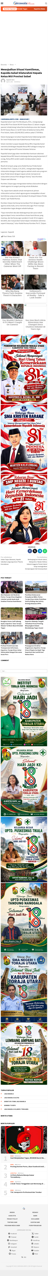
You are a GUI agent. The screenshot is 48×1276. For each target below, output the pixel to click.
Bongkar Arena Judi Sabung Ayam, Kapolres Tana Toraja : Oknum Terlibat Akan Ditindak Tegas (12, 624)
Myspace (36, 1247)
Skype (13, 1251)
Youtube (36, 1251)
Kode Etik (12, 1216)
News (12, 1156)
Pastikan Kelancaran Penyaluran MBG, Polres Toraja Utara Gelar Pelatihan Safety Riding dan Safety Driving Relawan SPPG (35, 599)
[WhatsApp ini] (45, 551)
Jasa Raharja (9, 1094)
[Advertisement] (24, 36)
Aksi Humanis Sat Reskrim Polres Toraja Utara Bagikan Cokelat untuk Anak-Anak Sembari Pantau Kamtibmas (11, 598)
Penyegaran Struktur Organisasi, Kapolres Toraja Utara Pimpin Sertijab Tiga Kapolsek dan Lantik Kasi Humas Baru (35, 650)
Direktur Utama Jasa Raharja (15, 1101)
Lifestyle (13, 1173)
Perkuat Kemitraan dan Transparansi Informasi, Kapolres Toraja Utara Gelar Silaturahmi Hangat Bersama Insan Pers (11, 650)
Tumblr (36, 1237)
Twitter (36, 1234)
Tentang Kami (12, 1222)
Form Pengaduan (35, 1225)
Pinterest (13, 1237)
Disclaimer (35, 1219)
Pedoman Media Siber (12, 1225)
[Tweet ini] (35, 551)
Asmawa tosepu (10, 1105)
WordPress (36, 1240)
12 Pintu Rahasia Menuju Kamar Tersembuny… (22, 1176)
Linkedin (36, 1244)
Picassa (13, 1254)
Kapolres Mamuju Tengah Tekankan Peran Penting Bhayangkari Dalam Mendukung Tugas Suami (34, 624)
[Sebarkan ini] (30, 551)
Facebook (14, 1234)
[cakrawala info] (23, 3)
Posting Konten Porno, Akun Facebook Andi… (27, 1167)
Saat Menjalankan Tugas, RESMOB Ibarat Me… (27, 1158)
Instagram (14, 1244)
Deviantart (14, 1247)
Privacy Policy (12, 1219)
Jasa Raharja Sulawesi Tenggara (16, 1109)
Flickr (36, 1254)
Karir (35, 1216)
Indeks (12, 1212)
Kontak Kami (35, 1222)
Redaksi (35, 1212)
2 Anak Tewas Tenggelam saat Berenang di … (27, 1184)
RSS (25, 1257)
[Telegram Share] (40, 551)
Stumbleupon (14, 1240)
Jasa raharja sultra (11, 1098)
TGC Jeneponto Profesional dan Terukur (26, 1192)
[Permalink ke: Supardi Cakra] (3, 81)
